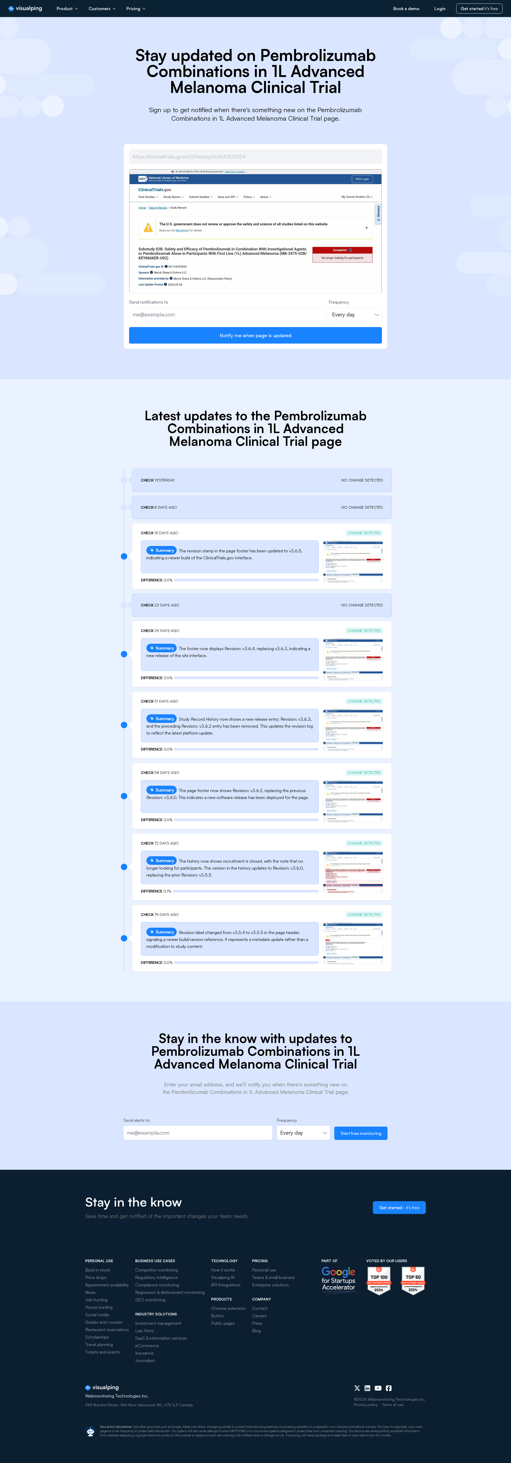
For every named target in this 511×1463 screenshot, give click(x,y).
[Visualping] (25, 8)
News (90, 1292)
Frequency (339, 302)
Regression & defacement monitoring (170, 1292)
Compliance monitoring (157, 1284)
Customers (99, 8)
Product (65, 8)
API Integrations (226, 1284)
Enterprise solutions (270, 1284)
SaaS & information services (161, 1338)
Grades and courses (103, 1322)
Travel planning (99, 1344)
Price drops (95, 1277)
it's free (479, 8)
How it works (223, 1270)
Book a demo (406, 8)
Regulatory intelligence (156, 1277)
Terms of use (392, 1404)
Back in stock (97, 1270)
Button (217, 1315)
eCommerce (147, 1345)
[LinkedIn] (367, 1388)
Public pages (223, 1323)
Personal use (264, 1270)
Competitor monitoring (156, 1270)
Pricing (133, 8)
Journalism (145, 1360)
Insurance (144, 1353)
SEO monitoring (150, 1299)
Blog (256, 1330)
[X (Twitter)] (357, 1388)
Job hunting (96, 1299)
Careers (259, 1315)
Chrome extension (228, 1308)
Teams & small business (273, 1277)
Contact (259, 1308)
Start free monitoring (361, 1133)
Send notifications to (148, 302)
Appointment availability (107, 1284)
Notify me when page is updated (255, 335)
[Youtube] (378, 1388)
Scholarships (97, 1337)
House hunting (99, 1307)
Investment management (158, 1323)
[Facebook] (389, 1388)
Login (440, 8)
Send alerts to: (136, 1120)
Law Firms (144, 1330)
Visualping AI (222, 1277)
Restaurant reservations (107, 1329)
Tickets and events (102, 1352)
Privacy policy (366, 1404)
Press (257, 1323)
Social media (97, 1314)
